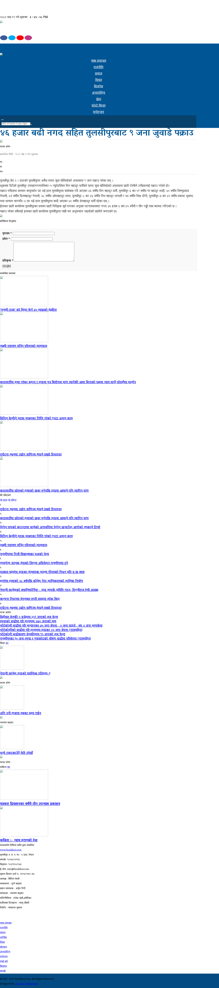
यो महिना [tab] (12, 500)
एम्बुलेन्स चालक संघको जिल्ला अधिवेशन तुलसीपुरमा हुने (34, 563)
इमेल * (6, 239)
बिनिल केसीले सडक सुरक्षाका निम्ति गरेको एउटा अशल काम (36, 419)
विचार (98, 80)
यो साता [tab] (3, 500)
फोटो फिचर (98, 106)
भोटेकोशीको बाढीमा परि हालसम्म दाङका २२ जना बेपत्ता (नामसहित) (41, 630)
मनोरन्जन (98, 112)
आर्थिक (3, 937)
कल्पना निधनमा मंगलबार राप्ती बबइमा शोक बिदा (30, 599)
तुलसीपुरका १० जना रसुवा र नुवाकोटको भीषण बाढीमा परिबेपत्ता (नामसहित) (45, 639)
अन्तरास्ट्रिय (98, 93)
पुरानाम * (7, 233)
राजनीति (98, 67)
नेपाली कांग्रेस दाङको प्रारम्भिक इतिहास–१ (25, 674)
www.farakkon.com (10, 850)
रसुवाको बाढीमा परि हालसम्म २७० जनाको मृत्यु (28, 622)
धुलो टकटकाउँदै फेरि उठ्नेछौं (16, 753)
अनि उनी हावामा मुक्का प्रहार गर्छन (20, 713)
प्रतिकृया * (7, 261)
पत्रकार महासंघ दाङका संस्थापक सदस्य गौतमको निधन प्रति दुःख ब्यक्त (42, 572)
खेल (98, 99)
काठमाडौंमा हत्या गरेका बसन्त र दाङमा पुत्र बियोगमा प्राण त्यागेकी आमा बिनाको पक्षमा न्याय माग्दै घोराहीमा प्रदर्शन (68, 382)
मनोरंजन (4, 956)
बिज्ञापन (3, 966)
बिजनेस (98, 87)
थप (7, 643)
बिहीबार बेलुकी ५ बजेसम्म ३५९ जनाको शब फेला (29, 617)
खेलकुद (3, 947)
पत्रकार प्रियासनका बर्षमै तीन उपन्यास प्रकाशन (30, 804)
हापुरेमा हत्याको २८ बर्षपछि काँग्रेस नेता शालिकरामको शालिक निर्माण (41, 581)
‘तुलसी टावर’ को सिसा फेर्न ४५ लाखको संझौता (28, 310)
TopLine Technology (26, 984)
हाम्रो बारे (4, 961)
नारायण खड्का (6, 722)
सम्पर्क (3, 971)
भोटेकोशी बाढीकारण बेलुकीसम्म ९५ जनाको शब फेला (32, 635)
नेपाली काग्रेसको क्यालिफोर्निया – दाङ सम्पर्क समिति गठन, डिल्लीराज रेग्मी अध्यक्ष (49, 590)
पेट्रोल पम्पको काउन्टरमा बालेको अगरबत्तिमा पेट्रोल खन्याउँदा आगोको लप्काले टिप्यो (50, 527)
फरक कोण (5, 146)
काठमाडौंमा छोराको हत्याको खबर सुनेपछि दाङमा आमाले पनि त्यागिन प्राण (44, 491)
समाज (98, 74)
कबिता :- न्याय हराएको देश (18, 840)
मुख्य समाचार (98, 61)
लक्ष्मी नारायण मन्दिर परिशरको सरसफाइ (23, 346)
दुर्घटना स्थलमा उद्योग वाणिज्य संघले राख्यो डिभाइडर (31, 455)
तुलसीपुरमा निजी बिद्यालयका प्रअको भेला (24, 554)
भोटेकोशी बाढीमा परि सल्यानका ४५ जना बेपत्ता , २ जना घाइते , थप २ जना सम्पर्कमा (51, 626)
